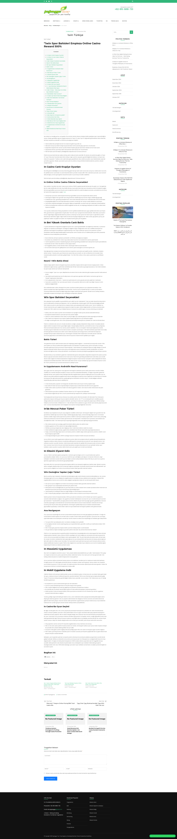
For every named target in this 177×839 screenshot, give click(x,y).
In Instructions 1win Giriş (52, 117)
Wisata (75, 21)
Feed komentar (116, 128)
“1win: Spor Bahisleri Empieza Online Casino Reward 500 (73, 683)
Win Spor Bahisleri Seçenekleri (54, 65)
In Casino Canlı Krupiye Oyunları (55, 55)
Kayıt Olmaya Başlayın (52, 101)
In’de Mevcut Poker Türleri (53, 72)
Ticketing (99, 21)
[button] (162, 836)
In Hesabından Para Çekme (53, 103)
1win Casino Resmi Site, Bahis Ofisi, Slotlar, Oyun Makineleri (93, 683)
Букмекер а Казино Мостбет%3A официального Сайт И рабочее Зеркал (122, 179)
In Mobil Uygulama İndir (52, 82)
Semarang (69, 816)
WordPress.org (116, 132)
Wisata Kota (93, 816)
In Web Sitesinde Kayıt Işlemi (54, 119)
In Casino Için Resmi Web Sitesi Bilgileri (56, 96)
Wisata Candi (93, 813)
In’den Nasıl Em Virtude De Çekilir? (55, 115)
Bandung (69, 813)
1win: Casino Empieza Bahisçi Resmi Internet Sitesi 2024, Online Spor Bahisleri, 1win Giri (52, 684)
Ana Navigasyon (50, 78)
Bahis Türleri (49, 67)
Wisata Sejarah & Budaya (96, 806)
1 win (64, 192)
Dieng (68, 820)
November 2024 (116, 83)
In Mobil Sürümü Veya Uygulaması (55, 123)
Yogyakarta (70, 802)
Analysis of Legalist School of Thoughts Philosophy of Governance (123, 170)
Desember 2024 (116, 79)
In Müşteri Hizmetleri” (52, 105)
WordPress (88, 836)
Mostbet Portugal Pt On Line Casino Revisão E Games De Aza (97, 730)
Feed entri (115, 125)
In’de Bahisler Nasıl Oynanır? (54, 94)
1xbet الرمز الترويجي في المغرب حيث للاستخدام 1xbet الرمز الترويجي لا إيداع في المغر (123, 232)
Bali (68, 806)
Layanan (66, 21)
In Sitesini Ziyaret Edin (52, 74)
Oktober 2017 (116, 97)
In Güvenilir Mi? (50, 113)
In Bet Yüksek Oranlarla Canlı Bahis (55, 61)
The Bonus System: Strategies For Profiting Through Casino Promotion (53, 730)
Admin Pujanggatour (50, 694)
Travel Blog (115, 21)
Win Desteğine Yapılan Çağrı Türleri (56, 76)
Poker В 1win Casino (51, 111)
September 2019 (116, 94)
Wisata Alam (93, 802)
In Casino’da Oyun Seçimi (53, 84)
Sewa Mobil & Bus (87, 21)
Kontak (124, 21)
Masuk (114, 121)
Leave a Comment (62, 694)
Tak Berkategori (69, 31)
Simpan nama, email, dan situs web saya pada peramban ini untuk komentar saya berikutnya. (71, 773)
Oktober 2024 (116, 86)
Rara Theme (77, 836)
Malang (69, 809)
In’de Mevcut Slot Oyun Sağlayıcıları (56, 121)
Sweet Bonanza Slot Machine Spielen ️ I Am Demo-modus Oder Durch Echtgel (74, 731)
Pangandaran (70, 827)
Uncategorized (116, 111)
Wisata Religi (93, 809)
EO (107, 21)
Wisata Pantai (93, 820)
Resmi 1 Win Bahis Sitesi (52, 63)
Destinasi (56, 21)
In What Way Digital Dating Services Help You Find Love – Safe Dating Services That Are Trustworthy (122, 56)
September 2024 (117, 90)
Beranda (47, 21)
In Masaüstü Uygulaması (52, 80)
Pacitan (69, 824)
